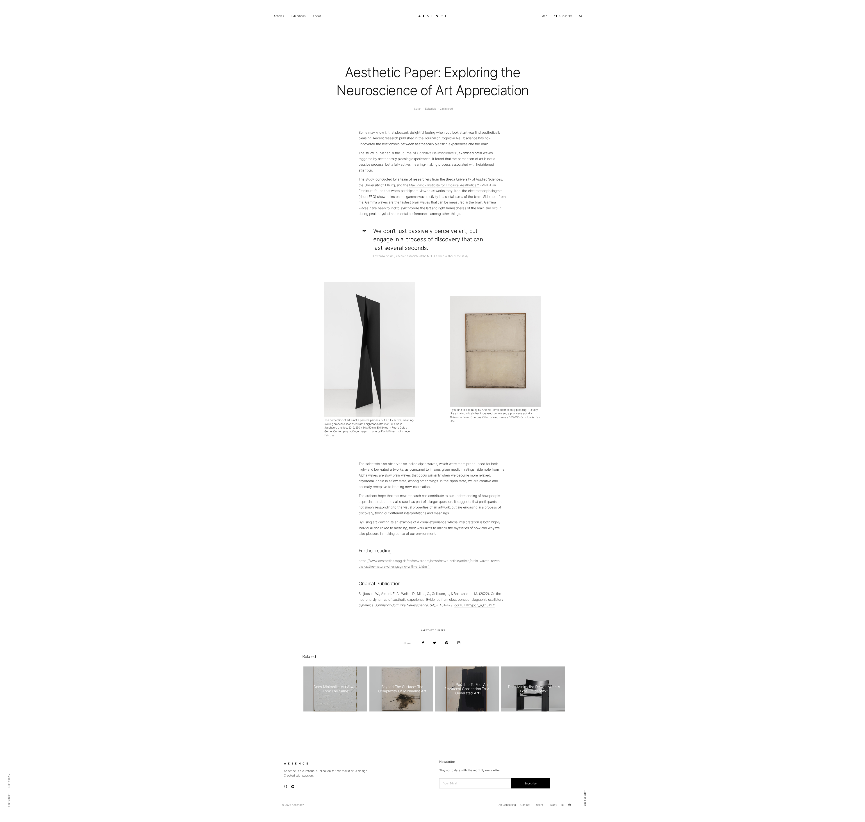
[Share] (423, 642)
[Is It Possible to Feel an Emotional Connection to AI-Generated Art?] (467, 688)
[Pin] (446, 642)
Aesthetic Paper (433, 630)
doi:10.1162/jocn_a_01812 (473, 605)
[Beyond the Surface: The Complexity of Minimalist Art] (401, 688)
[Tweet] (434, 642)
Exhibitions (298, 16)
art (378, 501)
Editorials (430, 108)
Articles (279, 16)
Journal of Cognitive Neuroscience (427, 153)
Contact (525, 804)
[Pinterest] (569, 805)
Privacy (552, 804)
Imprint (539, 804)
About (316, 16)
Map (544, 16)
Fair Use (329, 435)
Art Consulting (507, 804)
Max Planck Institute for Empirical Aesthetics (442, 185)
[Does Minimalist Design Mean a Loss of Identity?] (533, 688)
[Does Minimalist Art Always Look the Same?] (335, 688)
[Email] (458, 642)
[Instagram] (562, 805)
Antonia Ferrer (460, 417)
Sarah (417, 108)
